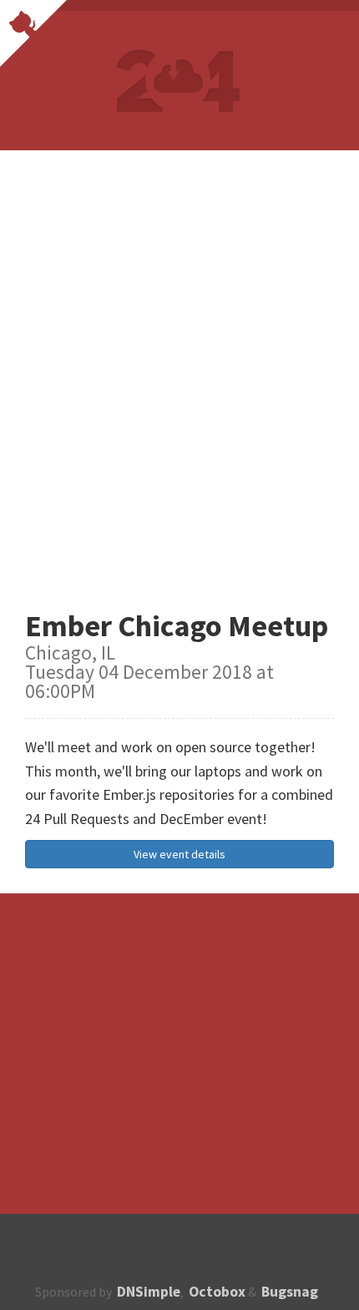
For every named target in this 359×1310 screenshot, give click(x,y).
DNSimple (148, 1291)
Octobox (217, 1291)
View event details (179, 854)
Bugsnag (289, 1291)
